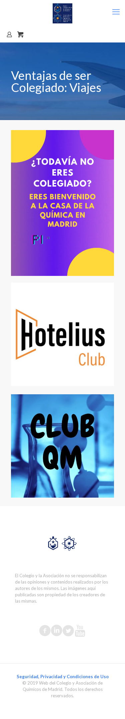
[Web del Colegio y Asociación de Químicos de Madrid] (62, 13)
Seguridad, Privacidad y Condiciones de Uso (63, 676)
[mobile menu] (116, 11)
